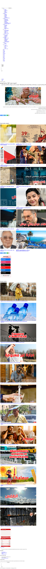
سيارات (4, 58)
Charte (2, 553)
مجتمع (4, 50)
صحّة (3, 52)
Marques (6, 36)
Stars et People (6, 22)
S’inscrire (8, 562)
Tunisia (5, 43)
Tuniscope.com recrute (4, 552)
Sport (5, 11)
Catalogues (6, 35)
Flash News (6, 12)
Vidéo (2, 65)
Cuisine (5, 31)
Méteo (5, 38)
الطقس (5, 45)
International (6, 10)
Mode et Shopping (7, 30)
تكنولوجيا (4, 53)
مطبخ (3, 57)
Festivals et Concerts (7, 23)
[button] (3, 8)
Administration (6, 39)
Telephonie (6, 25)
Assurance (6, 14)
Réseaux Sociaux (7, 28)
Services (6, 16)
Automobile (6, 17)
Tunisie (5, 9)
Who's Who (6, 21)
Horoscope (6, 40)
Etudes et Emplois (7, 33)
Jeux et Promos (6, 34)
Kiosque (6, 26)
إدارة (5, 46)
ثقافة (3, 49)
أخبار (3, 59)
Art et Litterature (6, 20)
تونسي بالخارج (6, 48)
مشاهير (4, 51)
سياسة (4, 60)
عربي (2, 66)
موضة (4, 56)
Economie (6, 15)
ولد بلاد (5, 47)
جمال (3, 55)
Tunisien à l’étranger (7, 41)
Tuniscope (6, 27)
